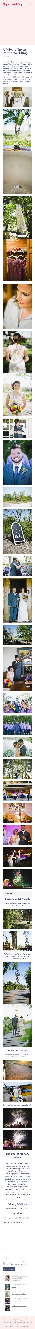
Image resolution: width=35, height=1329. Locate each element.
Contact (21, 1320)
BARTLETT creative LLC (22, 1218)
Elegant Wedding (12, 4)
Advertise (14, 1320)
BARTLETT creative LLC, (16, 77)
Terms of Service (15, 1326)
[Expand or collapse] (30, 893)
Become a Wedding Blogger (11, 1319)
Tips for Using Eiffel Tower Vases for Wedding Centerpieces (20, 1278)
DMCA (8, 1326)
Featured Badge (25, 1319)
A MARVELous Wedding (19, 1306)
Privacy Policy (25, 1326)
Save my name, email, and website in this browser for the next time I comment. (16, 1263)
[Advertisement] (17, 26)
